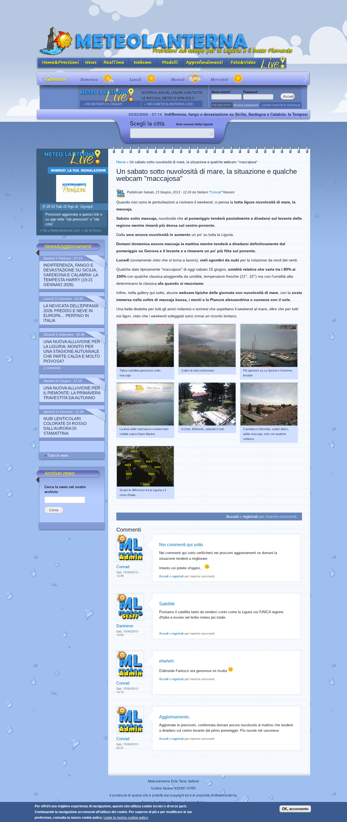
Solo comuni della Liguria (194, 124)
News (91, 63)
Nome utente (221, 91)
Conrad (215, 192)
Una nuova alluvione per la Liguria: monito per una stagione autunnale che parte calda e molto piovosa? (71, 351)
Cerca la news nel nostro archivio (65, 489)
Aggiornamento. (174, 716)
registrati (250, 516)
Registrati (221, 105)
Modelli (170, 63)
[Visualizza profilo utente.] (130, 560)
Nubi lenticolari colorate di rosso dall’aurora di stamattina (65, 426)
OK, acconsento (295, 809)
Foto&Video (243, 63)
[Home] (173, 41)
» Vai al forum (91, 230)
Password (251, 91)
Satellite (167, 603)
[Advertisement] (173, 12)
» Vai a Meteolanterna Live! (168, 103)
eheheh (166, 660)
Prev (41, 78)
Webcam (142, 63)
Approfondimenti (205, 63)
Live (273, 63)
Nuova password (245, 105)
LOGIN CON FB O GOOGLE (280, 105)
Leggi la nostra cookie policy (126, 817)
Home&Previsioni (59, 63)
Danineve (124, 625)
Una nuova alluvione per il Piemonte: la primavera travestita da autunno (71, 393)
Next (305, 78)
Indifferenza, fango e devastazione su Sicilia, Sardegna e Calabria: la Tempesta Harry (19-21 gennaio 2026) (237, 114)
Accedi (232, 516)
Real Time (114, 63)
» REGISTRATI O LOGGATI (102, 103)
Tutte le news (58, 455)
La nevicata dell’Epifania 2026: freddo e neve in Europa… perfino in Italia (70, 313)
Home (121, 161)
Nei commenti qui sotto (181, 544)
